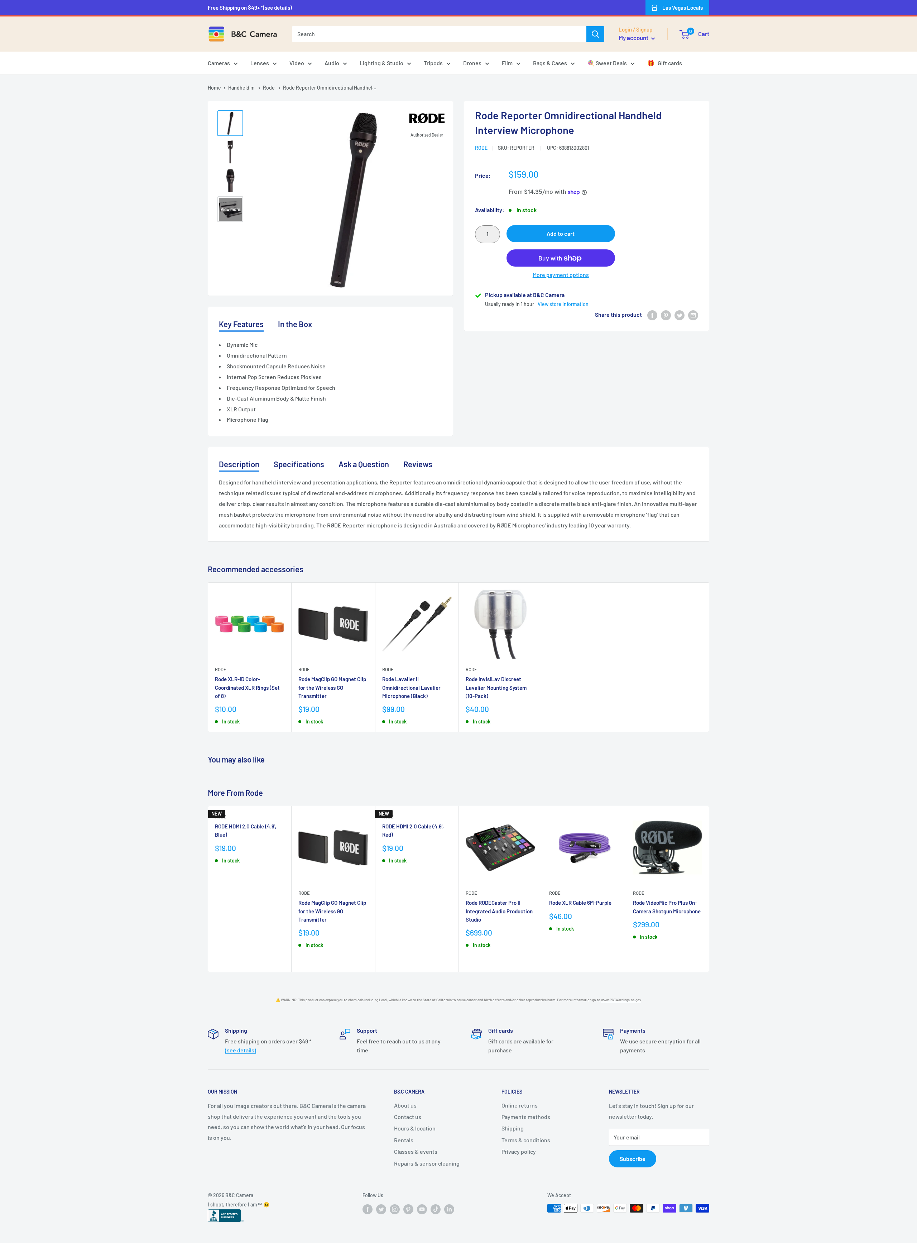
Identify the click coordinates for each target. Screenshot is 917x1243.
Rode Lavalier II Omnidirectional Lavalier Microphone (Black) (411, 687)
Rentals (403, 1140)
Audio (332, 62)
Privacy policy (518, 1151)
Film (507, 62)
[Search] (595, 34)
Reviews (417, 464)
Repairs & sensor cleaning (427, 1163)
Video (296, 62)
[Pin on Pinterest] (666, 314)
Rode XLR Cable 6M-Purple (580, 902)
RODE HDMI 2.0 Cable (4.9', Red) (413, 830)
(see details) (240, 1050)
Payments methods (525, 1116)
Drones (472, 62)
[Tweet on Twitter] (679, 314)
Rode (269, 88)
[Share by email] (693, 314)
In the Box (295, 324)
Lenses (259, 62)
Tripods (433, 62)
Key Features (241, 324)
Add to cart (561, 233)
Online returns (519, 1105)
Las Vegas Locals (682, 7)
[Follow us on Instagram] (395, 1209)
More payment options (561, 275)
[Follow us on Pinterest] (408, 1209)
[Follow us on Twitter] (381, 1209)
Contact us (407, 1116)
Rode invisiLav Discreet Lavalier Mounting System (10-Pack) (496, 687)
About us (405, 1105)
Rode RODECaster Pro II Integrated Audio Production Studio (499, 911)
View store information (563, 304)
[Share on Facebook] (652, 314)
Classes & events (415, 1151)
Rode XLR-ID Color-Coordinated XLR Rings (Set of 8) (247, 687)
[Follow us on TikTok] (436, 1209)
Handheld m (242, 88)
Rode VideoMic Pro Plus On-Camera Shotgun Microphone (667, 906)
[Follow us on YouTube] (422, 1209)
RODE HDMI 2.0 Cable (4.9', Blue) (246, 830)
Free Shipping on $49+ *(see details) (250, 7)
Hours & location (415, 1128)
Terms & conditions (525, 1140)
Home (214, 88)
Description (239, 464)
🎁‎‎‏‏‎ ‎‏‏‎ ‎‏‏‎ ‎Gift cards (664, 62)
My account (634, 37)
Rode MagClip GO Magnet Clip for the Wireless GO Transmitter (332, 687)
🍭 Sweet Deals (607, 62)
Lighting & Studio (381, 62)
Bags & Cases (550, 62)
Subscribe (632, 1158)
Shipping (512, 1128)
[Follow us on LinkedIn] (449, 1209)
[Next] (709, 889)
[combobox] (439, 34)
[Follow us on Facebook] (368, 1209)
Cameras (219, 62)
